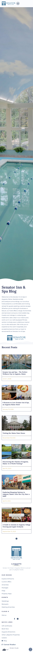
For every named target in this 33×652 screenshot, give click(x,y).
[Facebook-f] (14, 619)
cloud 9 (5, 611)
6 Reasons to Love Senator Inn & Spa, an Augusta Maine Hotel (16, 403)
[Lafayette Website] (16, 564)
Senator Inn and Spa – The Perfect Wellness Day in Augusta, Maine (15, 373)
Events (5, 597)
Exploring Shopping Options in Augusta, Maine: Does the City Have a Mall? (16, 494)
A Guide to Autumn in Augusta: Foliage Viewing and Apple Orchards (16, 526)
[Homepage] (9, 3)
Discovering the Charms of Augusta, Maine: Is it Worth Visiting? (15, 463)
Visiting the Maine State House (14, 433)
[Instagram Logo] (17, 619)
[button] (17, 3)
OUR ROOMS (7, 575)
